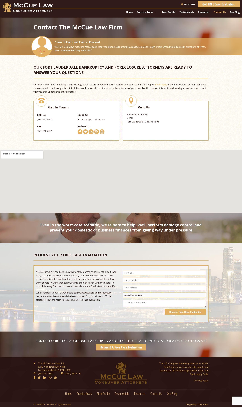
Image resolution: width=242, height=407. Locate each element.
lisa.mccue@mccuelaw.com (91, 119)
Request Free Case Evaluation (185, 312)
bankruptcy (161, 84)
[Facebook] (34, 377)
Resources (203, 12)
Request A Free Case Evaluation (121, 347)
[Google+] (50, 377)
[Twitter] (39, 377)
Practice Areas (145, 12)
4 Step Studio (203, 404)
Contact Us (220, 12)
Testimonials (186, 12)
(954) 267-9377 (44, 119)
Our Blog (235, 12)
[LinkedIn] (44, 377)
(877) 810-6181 (73, 373)
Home (129, 12)
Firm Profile (168, 12)
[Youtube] (55, 377)
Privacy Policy (202, 380)
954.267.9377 (189, 4)
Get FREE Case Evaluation (218, 4)
